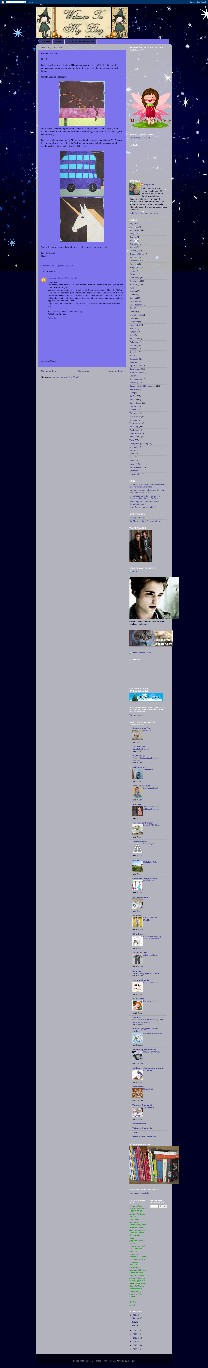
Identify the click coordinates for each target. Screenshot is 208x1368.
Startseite (46, 41)
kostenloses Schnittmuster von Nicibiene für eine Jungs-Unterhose (147, 486)
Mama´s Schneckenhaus (144, 1137)
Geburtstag (134, 278)
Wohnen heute (136, 715)
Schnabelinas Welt (141, 786)
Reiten (132, 356)
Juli (133, 1322)
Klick (85, 146)
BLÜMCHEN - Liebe (151, 825)
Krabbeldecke (135, 315)
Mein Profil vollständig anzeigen (143, 213)
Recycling (133, 352)
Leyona (136, 1017)
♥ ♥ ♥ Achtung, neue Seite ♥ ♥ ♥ (145, 973)
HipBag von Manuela (151, 1052)
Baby (131, 234)
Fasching (133, 264)
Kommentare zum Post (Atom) (65, 377)
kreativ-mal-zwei (140, 953)
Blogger (132, 237)
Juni (134, 1326)
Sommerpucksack (150, 788)
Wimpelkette (135, 437)
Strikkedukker (135, 403)
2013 (135, 1334)
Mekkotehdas (138, 767)
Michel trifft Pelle (150, 862)
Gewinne (133, 284)
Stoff (131, 393)
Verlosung (133, 427)
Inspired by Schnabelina (144, 1050)
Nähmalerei (148, 730)
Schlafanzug (135, 369)
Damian (132, 251)
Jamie (132, 295)
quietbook (133, 471)
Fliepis (132, 271)
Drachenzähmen (136, 254)
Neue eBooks (148, 881)
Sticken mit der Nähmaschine (80, 41)
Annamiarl (137, 804)
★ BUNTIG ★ (138, 756)
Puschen (133, 349)
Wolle (131, 440)
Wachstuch (134, 430)
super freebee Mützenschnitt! (142, 507)
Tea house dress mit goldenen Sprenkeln (151, 808)
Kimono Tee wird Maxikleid (150, 919)
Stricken (133, 400)
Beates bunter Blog (141, 728)
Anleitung (133, 227)
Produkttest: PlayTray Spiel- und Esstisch (152, 937)
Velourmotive (135, 423)
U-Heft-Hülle (135, 417)
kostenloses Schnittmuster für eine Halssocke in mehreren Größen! (144, 497)
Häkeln (132, 291)
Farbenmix (134, 261)
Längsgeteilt (134, 325)
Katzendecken (135, 301)
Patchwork (134, 339)
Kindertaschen (135, 305)
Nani (131, 335)
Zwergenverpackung (138, 444)
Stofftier (132, 396)
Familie (132, 257)
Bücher (132, 247)
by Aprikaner (138, 747)
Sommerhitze (148, 1107)
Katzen (132, 298)
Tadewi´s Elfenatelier (142, 1128)
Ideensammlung (140, 897)
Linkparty (133, 322)
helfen (132, 460)
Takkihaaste (148, 770)
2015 (135, 1315)
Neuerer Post (49, 371)
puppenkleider (135, 467)
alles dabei (134, 447)
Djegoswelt (137, 971)
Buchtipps (133, 244)
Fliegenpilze (134, 267)
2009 (135, 1349)
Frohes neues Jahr (151, 982)
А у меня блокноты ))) (152, 1033)
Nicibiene (136, 915)
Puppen (132, 345)
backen (132, 450)
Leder (132, 318)
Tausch (132, 410)
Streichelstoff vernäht (141, 749)
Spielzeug (133, 383)
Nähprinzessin (139, 934)
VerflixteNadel (139, 1124)
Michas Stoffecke (137, 518)
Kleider (132, 312)
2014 (135, 1330)
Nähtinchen (138, 1087)
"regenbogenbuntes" (142, 823)
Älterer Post (116, 371)
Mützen (58, 41)
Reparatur (134, 359)
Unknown (52, 278)
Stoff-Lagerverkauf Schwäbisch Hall (145, 521)
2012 (135, 1338)
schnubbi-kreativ (140, 980)
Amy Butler (134, 223)
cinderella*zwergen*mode (144, 878)
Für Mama (147, 1070)
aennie (135, 860)
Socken (132, 376)
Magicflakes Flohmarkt (139, 138)
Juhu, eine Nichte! (150, 955)
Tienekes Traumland (142, 1105)
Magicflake (149, 184)
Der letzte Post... (150, 1001)
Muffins (132, 328)
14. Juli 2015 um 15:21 (68, 278)
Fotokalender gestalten (139, 1193)
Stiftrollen (133, 389)
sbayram (111, 1361)
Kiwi (131, 308)
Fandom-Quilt (148, 844)
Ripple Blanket (135, 366)
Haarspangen (148, 1089)
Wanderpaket (135, 433)
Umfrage (133, 420)
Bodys (132, 240)
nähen (132, 464)
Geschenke (134, 281)
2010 (135, 1345)
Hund (131, 288)
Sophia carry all (136, 379)
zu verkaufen (135, 474)
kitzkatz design (139, 841)
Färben (132, 274)
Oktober (136, 1318)
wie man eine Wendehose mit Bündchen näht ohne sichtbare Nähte (147, 491)
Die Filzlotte (138, 999)
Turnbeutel (134, 413)
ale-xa (135, 1132)
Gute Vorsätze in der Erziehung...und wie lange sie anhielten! (147, 1021)
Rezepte (133, 362)
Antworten (52, 318)
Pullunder (133, 342)
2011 (135, 1342)
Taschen (133, 406)
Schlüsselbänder (136, 372)
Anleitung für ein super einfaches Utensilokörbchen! (144, 503)
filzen (131, 457)
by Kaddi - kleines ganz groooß (147, 1068)
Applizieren (134, 230)
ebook (132, 454)
